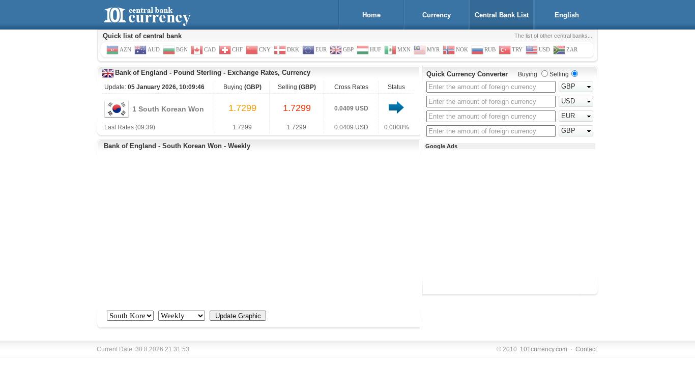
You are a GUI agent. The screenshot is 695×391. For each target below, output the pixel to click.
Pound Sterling (197, 72)
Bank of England (141, 72)
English (567, 15)
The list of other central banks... (553, 36)
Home (371, 15)
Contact (586, 349)
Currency (436, 15)
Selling (559, 74)
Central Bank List (502, 15)
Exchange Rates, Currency (268, 72)
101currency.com (543, 349)
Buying (527, 74)
